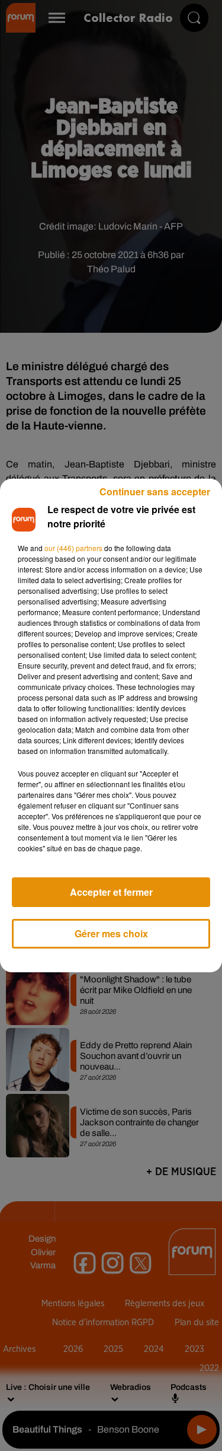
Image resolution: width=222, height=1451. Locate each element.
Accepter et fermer (111, 892)
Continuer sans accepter (154, 491)
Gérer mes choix (111, 933)
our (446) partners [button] (73, 548)
